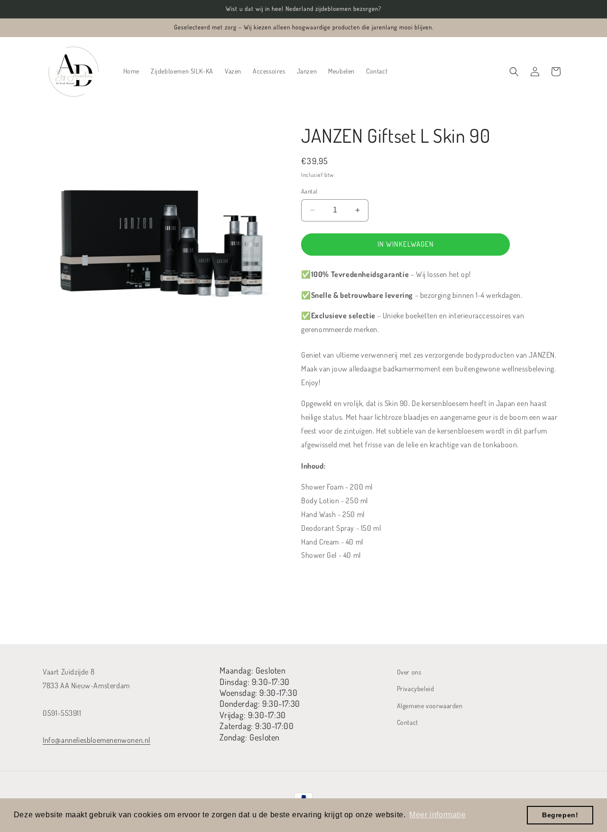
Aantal (309, 191)
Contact (407, 722)
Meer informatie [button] (437, 815)
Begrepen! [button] (560, 815)
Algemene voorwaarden (430, 706)
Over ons (409, 672)
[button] (514, 71)
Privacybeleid (415, 688)
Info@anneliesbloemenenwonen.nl (96, 740)
